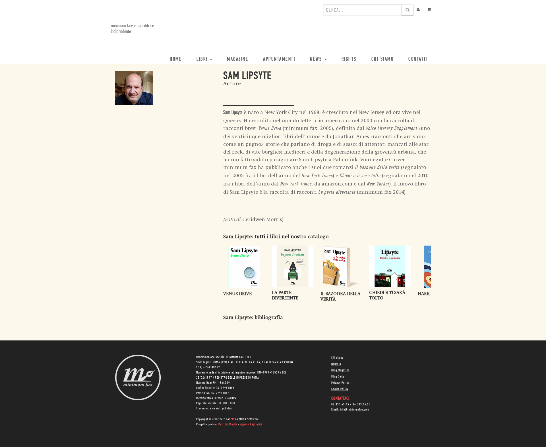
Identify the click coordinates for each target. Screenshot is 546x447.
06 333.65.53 (362, 404)
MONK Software (249, 419)
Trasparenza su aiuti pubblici (214, 408)
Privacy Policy (340, 383)
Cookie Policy (339, 389)
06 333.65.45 (340, 404)
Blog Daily (337, 376)
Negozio (336, 364)
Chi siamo (337, 358)
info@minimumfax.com (354, 409)
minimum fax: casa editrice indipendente (132, 29)
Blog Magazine (340, 370)
